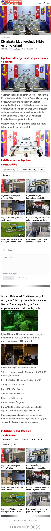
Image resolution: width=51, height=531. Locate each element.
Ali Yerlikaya (7, 439)
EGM (16, 439)
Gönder (9, 278)
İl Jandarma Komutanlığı (27, 169)
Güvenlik (25, 439)
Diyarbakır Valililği (9, 169)
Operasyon (6, 175)
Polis (14, 445)
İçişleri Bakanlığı (37, 439)
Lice (41, 169)
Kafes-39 (6, 445)
